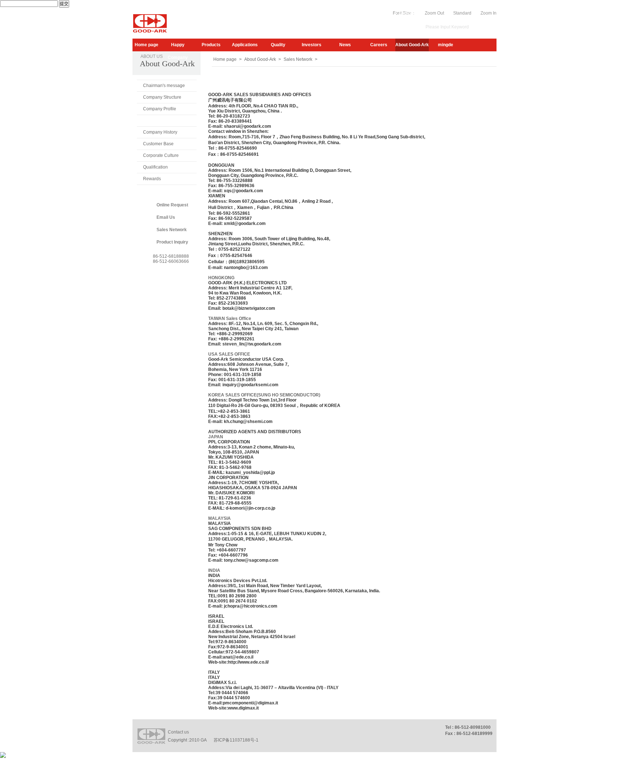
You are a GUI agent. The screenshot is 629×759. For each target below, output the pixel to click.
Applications (245, 44)
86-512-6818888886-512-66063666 (171, 259)
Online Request (172, 204)
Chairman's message (164, 85)
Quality (278, 44)
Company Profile (159, 108)
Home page (146, 44)
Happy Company (178, 46)
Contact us (178, 732)
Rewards (152, 178)
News (345, 44)
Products (211, 44)
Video (387, 13)
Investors (311, 44)
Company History (160, 132)
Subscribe (346, 13)
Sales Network (158, 120)
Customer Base (158, 143)
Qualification (155, 167)
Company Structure (162, 97)
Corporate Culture (161, 155)
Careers (378, 44)
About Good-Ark (412, 44)
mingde (445, 44)
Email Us (166, 217)
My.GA (368, 13)
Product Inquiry (172, 242)
